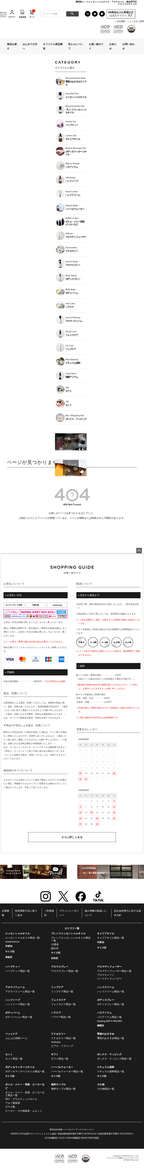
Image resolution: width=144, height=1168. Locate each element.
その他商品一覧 (105, 1088)
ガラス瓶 (10, 1106)
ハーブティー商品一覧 (17, 971)
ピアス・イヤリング (62, 1045)
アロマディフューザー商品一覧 (114, 971)
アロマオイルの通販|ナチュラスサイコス (123, 1158)
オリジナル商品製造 (53, 46)
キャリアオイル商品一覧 (110, 937)
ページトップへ (139, 550)
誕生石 (54, 948)
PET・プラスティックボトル (21, 1099)
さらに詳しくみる (72, 837)
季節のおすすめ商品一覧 (110, 1038)
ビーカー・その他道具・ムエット (23, 1110)
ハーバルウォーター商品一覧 (67, 1071)
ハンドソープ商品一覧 (17, 1004)
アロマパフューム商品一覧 (20, 991)
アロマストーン (105, 974)
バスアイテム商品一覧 (109, 1017)
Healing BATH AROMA (109, 1021)
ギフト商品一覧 (59, 1058)
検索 (72, 13)
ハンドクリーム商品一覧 (110, 991)
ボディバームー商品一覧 (18, 1017)
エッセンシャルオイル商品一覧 (22, 937)
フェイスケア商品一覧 (63, 1004)
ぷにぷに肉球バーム (16, 1038)
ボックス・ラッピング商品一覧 (114, 1058)
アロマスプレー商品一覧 (64, 971)
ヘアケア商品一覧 (61, 1017)
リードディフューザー (109, 978)
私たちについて (75, 46)
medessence (12, 941)
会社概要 (121, 21)
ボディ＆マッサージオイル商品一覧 (25, 1071)
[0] (32, 13)
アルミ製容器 (12, 1103)
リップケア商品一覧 (62, 991)
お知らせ (113, 46)
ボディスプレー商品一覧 (110, 1004)
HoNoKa (55, 1042)
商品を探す (12, 46)
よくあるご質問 (136, 21)
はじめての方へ (30, 46)
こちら (40, 622)
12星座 (55, 944)
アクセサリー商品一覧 (63, 1038)
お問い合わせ (128, 46)
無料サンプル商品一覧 (63, 1088)
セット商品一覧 (13, 1058)
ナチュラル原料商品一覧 (110, 1071)
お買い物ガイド (96, 46)
